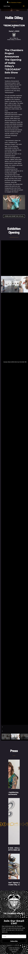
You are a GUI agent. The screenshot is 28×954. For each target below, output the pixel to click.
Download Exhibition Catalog (14, 216)
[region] (14, 490)
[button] (5, 737)
